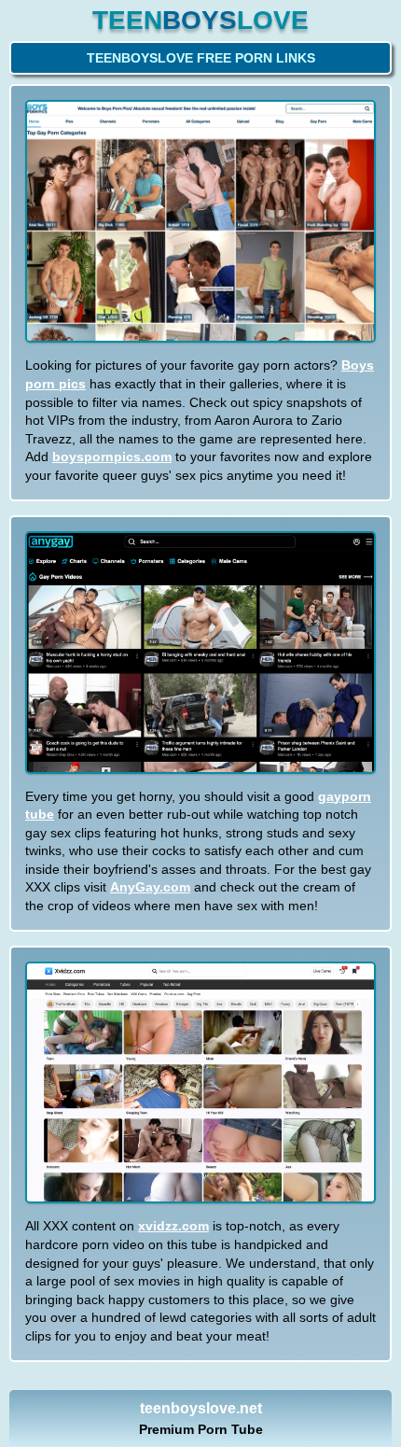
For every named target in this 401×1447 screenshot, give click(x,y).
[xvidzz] (200, 1083)
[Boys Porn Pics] (200, 221)
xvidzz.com (173, 1225)
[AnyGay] (200, 652)
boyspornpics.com (112, 456)
